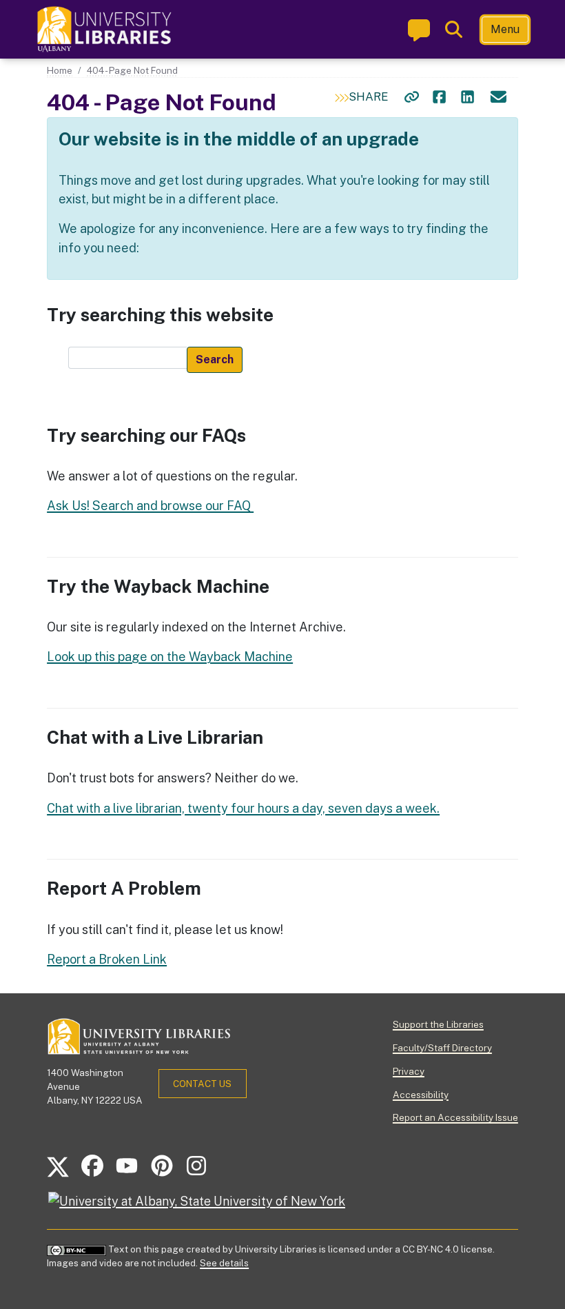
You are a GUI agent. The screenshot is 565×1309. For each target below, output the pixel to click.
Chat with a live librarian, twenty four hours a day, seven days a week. (243, 808)
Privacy (408, 1071)
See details (224, 1262)
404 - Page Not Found (132, 70)
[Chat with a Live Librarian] (419, 29)
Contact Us (202, 1083)
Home (59, 70)
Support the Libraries (438, 1024)
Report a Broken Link (107, 959)
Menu (505, 29)
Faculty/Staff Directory (442, 1047)
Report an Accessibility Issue (455, 1117)
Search (215, 359)
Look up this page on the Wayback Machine (170, 656)
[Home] (105, 29)
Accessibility (421, 1094)
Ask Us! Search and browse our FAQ (150, 505)
